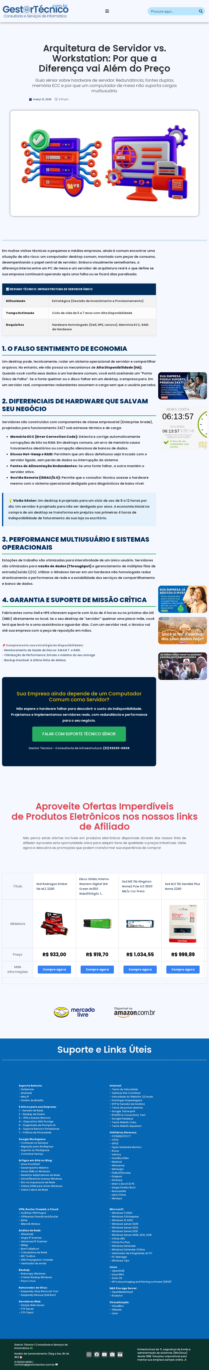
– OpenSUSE (117, 1270)
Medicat (117, 1162)
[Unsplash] (120, 1354)
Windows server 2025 (125, 1224)
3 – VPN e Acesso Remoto (35, 1118)
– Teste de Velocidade (124, 1089)
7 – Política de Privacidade (35, 1132)
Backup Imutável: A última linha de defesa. (35, 660)
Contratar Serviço (32, 1154)
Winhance (118, 1165)
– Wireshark (26, 1234)
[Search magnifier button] (201, 11)
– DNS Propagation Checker (36, 1259)
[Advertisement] (182, 307)
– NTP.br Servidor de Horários (127, 1104)
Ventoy (116, 1154)
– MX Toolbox (27, 1256)
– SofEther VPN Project (32, 1213)
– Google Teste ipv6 (122, 1111)
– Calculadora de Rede (33, 1252)
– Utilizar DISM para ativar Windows (40, 1186)
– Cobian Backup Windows (35, 1277)
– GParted (116, 1180)
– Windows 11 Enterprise (124, 1216)
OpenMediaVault (122, 1292)
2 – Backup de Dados (32, 1114)
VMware (117, 1309)
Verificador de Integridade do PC (132, 1253)
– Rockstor (116, 1295)
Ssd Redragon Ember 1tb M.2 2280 (52, 886)
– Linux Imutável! (29, 1164)
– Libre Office (118, 1195)
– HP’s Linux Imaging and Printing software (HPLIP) (141, 1281)
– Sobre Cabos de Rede (33, 1189)
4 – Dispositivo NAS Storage (36, 1121)
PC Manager (119, 1257)
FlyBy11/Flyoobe (121, 1173)
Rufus (115, 1151)
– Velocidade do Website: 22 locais (131, 1096)
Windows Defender (124, 1246)
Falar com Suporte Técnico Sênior (79, 734)
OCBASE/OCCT (121, 1136)
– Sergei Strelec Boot (123, 1187)
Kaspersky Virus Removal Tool (39, 1291)
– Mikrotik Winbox (29, 1224)
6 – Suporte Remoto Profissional (39, 1129)
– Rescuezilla (118, 1191)
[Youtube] (104, 1354)
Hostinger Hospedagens (127, 1100)
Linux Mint (118, 1274)
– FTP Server (26, 1309)
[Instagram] (89, 1354)
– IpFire (23, 1220)
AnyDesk (26, 1093)
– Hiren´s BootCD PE (122, 1184)
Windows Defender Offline (128, 1249)
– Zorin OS (116, 1278)
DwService (27, 1089)
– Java (114, 1313)
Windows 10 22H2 (122, 1220)
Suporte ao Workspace (35, 1150)
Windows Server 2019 (125, 1231)
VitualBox (118, 1306)
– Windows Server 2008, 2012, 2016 (131, 1235)
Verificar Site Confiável (126, 1093)
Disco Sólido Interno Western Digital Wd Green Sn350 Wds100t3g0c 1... (94, 886)
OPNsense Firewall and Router (39, 1216)
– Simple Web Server (31, 1305)
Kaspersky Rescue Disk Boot (38, 1295)
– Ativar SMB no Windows (34, 1171)
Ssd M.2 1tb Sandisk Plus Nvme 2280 (182, 886)
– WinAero (116, 1198)
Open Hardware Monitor (126, 1147)
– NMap (23, 1245)
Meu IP (25, 1096)
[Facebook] (97, 1354)
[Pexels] (112, 1354)
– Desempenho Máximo (34, 1167)
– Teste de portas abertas (126, 1107)
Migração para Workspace (37, 1146)
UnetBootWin (120, 1158)
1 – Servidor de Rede (31, 1110)
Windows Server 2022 (125, 1227)
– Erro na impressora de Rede (37, 1182)
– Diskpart (116, 1176)
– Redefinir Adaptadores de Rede (39, 1175)
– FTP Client (26, 1312)
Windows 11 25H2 (122, 1213)
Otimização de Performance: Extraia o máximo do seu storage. (50, 655)
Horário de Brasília (32, 1100)
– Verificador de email (32, 1263)
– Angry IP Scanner (30, 1237)
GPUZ (115, 1143)
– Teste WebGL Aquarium (126, 1126)
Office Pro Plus (121, 1242)
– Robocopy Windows (32, 1273)
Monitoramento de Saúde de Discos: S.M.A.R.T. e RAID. (42, 650)
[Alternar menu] (107, 11)
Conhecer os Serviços (34, 1143)
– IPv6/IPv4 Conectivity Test (128, 1115)
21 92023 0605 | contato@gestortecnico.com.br (34, 1363)
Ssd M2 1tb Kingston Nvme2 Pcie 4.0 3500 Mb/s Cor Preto (137, 886)
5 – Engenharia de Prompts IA (37, 1125)
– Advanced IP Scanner (33, 1241)
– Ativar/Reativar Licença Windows (40, 1178)
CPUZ (115, 1140)
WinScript (118, 1169)
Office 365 (118, 1238)
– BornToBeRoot (29, 1248)
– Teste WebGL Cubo (123, 1122)
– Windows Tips (119, 1260)
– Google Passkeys (121, 1118)
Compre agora (54, 969)
